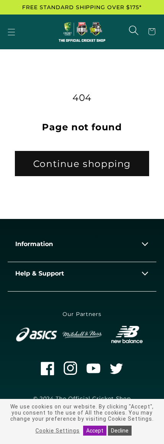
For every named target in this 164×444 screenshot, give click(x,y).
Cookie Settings (57, 431)
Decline (120, 431)
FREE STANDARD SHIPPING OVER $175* (82, 7)
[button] (11, 32)
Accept (94, 431)
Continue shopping (82, 163)
